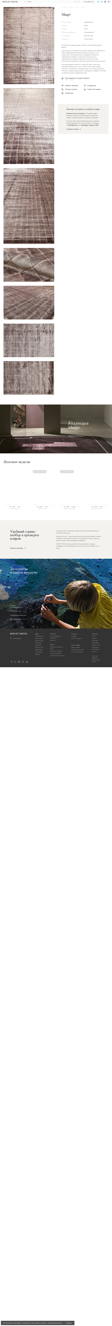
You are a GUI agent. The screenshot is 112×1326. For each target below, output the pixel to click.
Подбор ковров (75, 647)
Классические (39, 638)
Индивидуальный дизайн (57, 655)
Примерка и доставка (77, 649)
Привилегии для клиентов (95, 648)
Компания (95, 634)
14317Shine (16, 507)
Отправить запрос (72, 129)
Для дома (53, 640)
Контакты (94, 651)
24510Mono (43, 507)
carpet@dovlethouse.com (18, 615)
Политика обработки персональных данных (96, 658)
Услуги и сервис (75, 645)
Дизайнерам (95, 643)
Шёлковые (38, 645)
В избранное (92, 85)
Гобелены (37, 654)
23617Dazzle (71, 507)
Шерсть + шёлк (39, 647)
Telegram (91, 125)
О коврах (73, 636)
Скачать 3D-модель (94, 89)
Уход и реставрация (77, 652)
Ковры (37, 634)
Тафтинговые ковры (55, 653)
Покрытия (53, 634)
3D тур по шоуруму (76, 638)
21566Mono (98, 507)
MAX (96, 125)
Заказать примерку (71, 85)
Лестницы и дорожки (56, 651)
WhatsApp (84, 125)
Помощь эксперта (71, 89)
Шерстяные (38, 643)
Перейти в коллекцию (75, 436)
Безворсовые (38, 649)
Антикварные (39, 652)
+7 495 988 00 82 (88, 2)
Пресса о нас (96, 645)
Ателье (52, 644)
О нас (93, 636)
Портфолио (74, 634)
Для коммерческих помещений (55, 637)
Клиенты (94, 638)
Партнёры (95, 640)
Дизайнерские (39, 640)
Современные (39, 636)
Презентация (17, 619)
